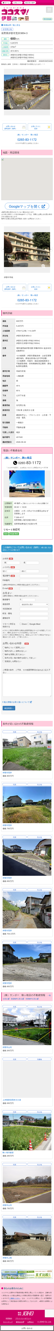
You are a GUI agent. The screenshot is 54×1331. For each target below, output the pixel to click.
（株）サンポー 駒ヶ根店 (27, 134)
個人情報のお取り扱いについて (16, 702)
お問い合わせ (27, 1328)
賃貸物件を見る (16, 999)
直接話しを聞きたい (12, 661)
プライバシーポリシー (23, 1318)
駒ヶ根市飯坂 (8, 1152)
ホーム (7, 2)
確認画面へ (9, 708)
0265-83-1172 (27, 139)
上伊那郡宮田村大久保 (12, 1099)
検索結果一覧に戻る (11, 25)
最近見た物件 (30, 2)
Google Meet (34, 624)
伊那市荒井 (7, 772)
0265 (29, 462)
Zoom (24, 624)
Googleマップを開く (25, 206)
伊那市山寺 (7, 1047)
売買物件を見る (31, 999)
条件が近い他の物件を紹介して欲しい (20, 657)
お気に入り (17, 2)
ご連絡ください (14, 1298)
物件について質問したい (14, 647)
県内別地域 (47, 19)
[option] (27, 93)
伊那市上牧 (7, 1257)
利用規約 (9, 1318)
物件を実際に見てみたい (14, 654)
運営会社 (19, 1322)
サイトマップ (8, 1322)
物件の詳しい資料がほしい (15, 651)
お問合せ (30, 1322)
